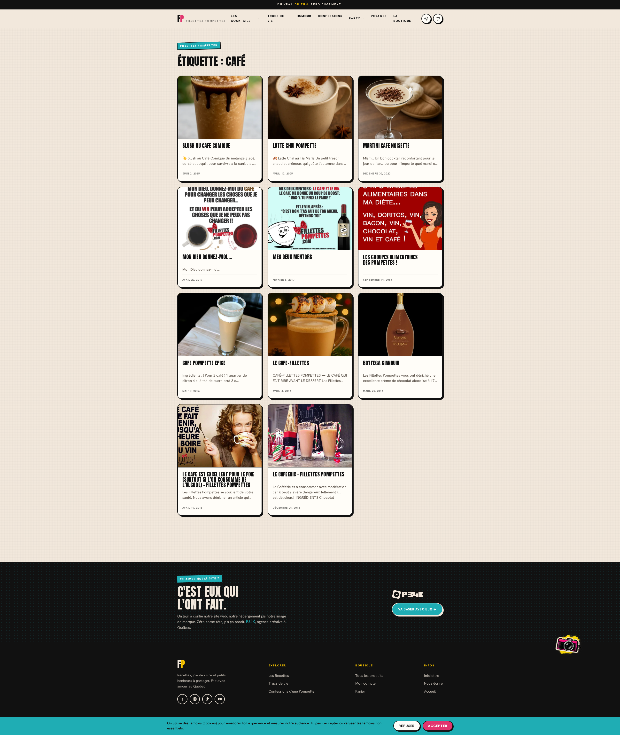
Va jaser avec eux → (417, 609)
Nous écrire (433, 683)
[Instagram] (195, 699)
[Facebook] (182, 699)
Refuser (407, 726)
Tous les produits (369, 675)
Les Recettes (279, 675)
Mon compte (365, 683)
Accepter (437, 726)
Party (354, 18)
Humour (304, 16)
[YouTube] (220, 699)
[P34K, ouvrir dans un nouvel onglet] (408, 594)
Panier (360, 691)
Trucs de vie (275, 18)
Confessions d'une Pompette (291, 691)
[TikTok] (207, 699)
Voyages (379, 16)
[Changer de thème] (426, 19)
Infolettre (431, 675)
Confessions (330, 16)
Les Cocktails (241, 18)
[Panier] (438, 19)
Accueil (430, 691)
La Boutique (402, 18)
